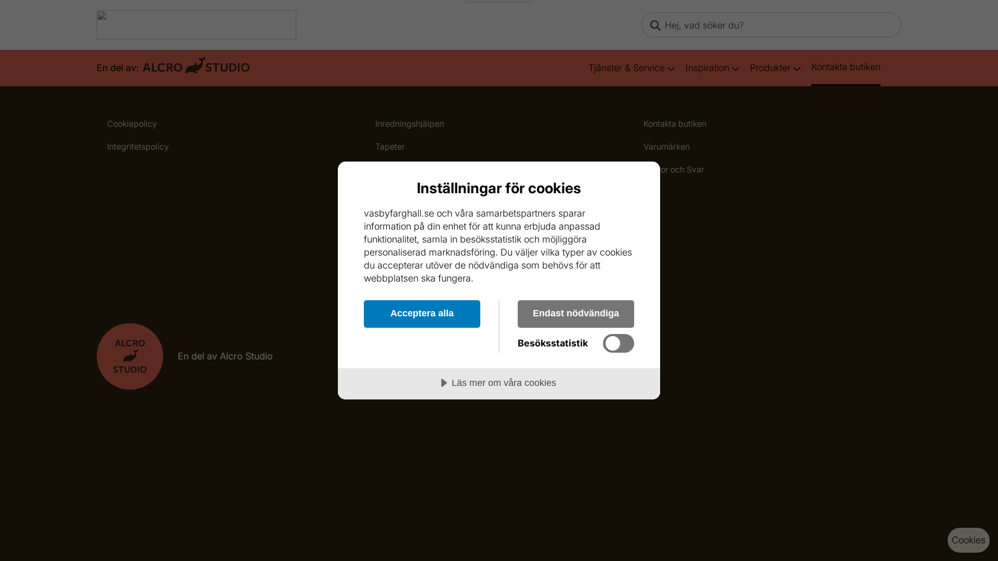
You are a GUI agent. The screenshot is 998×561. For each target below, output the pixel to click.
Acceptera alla (422, 313)
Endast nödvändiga (576, 313)
